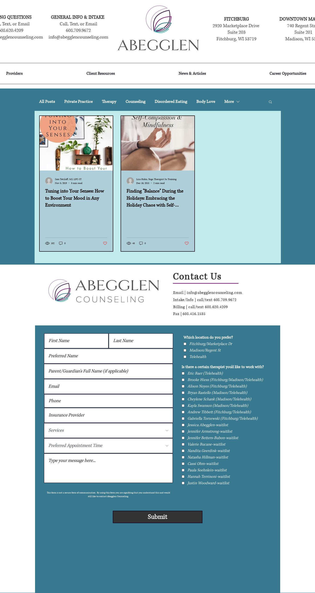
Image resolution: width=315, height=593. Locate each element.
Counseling (136, 101)
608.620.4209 (216, 307)
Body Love (205, 101)
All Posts (47, 101)
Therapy (109, 101)
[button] (270, 102)
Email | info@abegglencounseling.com (207, 292)
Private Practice (78, 101)
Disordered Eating (171, 101)
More (229, 101)
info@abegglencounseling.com (78, 37)
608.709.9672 (226, 299)
